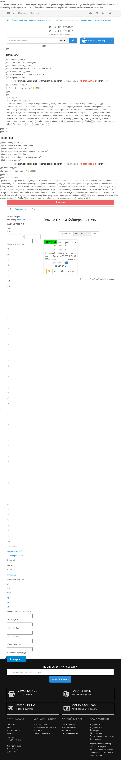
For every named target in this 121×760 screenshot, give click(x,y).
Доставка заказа (13, 730)
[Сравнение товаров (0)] (90, 13)
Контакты (35, 13)
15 (95, 234)
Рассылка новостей (70, 733)
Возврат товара (13, 749)
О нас (9, 727)
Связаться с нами (14, 746)
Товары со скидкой (42, 733)
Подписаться (62, 679)
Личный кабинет (68, 724)
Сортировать (65, 234)
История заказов (69, 727)
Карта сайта (11, 752)
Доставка (23, 13)
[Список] (76, 233)
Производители (40, 724)
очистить (21, 219)
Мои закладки (67, 730)
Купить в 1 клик (62, 271)
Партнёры (38, 730)
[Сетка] (82, 233)
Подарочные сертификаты (45, 727)
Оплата (12, 13)
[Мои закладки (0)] (97, 13)
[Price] (88, 233)
